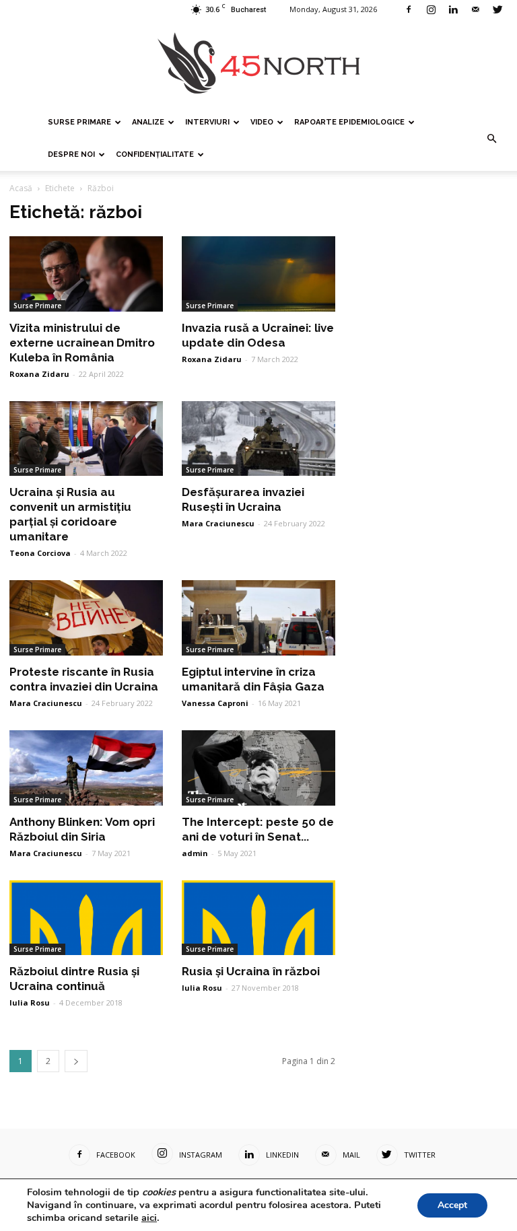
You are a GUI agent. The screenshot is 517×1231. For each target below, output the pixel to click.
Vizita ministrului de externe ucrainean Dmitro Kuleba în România (82, 342)
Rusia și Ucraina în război (251, 971)
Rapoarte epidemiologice (349, 122)
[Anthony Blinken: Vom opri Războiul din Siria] (86, 768)
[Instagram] (431, 9)
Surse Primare (79, 122)
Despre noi (71, 154)
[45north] (258, 64)
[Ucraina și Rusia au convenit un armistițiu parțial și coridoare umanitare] (86, 439)
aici (149, 1217)
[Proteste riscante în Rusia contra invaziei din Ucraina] (86, 618)
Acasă (20, 188)
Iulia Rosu (29, 1002)
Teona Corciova (40, 553)
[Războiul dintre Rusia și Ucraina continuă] (86, 918)
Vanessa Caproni (215, 703)
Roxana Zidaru (39, 374)
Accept (452, 1205)
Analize (148, 122)
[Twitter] (497, 9)
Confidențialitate (155, 154)
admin (195, 853)
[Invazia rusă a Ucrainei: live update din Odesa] (258, 274)
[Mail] (475, 9)
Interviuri (207, 122)
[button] (491, 138)
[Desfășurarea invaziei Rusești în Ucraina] (258, 439)
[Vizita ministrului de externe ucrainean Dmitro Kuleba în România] (86, 274)
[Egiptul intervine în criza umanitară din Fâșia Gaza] (258, 618)
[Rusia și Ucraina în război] (258, 918)
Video (261, 122)
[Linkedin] (453, 9)
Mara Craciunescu (218, 523)
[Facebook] (409, 9)
